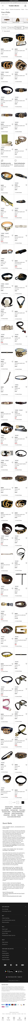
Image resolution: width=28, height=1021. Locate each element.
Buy (3, 915)
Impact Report (5, 955)
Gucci (7, 9)
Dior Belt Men (5, 810)
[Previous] (10, 802)
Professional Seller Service (8, 935)
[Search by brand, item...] (2, 6)
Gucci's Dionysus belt (8, 892)
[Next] (17, 802)
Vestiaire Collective (8, 948)
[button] (25, 6)
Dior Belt (13, 815)
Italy (25, 1013)
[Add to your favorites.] (12, 49)
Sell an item (5, 933)
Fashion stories (6, 959)
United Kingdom (8, 1013)
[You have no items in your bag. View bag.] (25, 6)
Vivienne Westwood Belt (18, 811)
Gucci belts (5, 853)
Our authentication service (8, 920)
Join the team (5, 957)
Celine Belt (7, 813)
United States (14, 1013)
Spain (22, 1013)
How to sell (4, 929)
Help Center (5, 942)
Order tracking (5, 918)
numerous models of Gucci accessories (11, 884)
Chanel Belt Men (17, 808)
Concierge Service (6, 911)
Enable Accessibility (14, 0)
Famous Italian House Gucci (9, 830)
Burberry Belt (17, 807)
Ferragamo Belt (6, 811)
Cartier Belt (8, 808)
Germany (19, 1013)
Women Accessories (15, 9)
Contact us (4, 944)
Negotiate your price (6, 163)
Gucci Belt (22, 810)
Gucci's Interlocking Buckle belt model (12, 896)
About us (4, 951)
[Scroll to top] (23, 802)
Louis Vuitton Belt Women (14, 817)
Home (2, 9)
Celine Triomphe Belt (17, 813)
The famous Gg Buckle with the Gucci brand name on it (13, 894)
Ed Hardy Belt (14, 810)
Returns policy (5, 922)
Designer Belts (9, 807)
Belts (22, 9)
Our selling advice (6, 931)
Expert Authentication (19, 163)
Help (3, 939)
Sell (3, 926)
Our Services (5, 906)
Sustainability (5, 953)
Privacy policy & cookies (13, 980)
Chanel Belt (6, 815)
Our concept (5, 909)
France (3, 1013)
